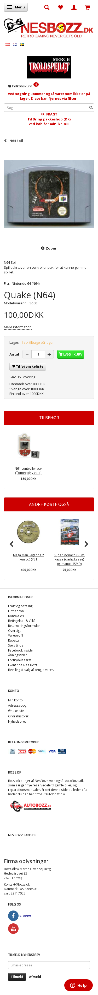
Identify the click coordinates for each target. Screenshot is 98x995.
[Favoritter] (60, 7)
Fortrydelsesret (19, 660)
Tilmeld (17, 977)
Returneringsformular (24, 625)
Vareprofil (15, 635)
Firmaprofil (16, 611)
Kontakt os (16, 616)
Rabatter (14, 640)
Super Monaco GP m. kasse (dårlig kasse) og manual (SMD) (69, 559)
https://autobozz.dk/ (50, 794)
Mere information (18, 327)
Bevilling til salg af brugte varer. (31, 670)
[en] (15, 44)
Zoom (51, 248)
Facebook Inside (20, 650)
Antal (14, 354)
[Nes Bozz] (49, 27)
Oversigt (14, 630)
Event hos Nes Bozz (22, 665)
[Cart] (87, 7)
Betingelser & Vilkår (22, 620)
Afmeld (35, 977)
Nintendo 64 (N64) (25, 283)
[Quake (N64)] (49, 194)
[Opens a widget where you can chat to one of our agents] (78, 985)
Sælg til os (15, 645)
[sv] (22, 44)
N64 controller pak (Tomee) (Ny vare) (28, 470)
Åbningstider (17, 655)
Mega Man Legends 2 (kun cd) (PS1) (28, 557)
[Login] (73, 7)
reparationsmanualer (24, 789)
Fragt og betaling (20, 606)
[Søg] (91, 107)
